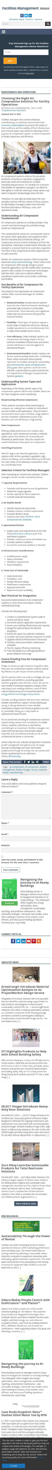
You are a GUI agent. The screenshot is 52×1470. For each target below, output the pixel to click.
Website (5, 845)
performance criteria (21, 533)
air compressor (32, 767)
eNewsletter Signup (16, 19)
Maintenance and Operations (14, 110)
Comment (7, 792)
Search (48, 24)
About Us (29, 19)
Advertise (38, 19)
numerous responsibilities (12, 125)
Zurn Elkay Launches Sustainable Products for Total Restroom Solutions (25, 1168)
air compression (17, 767)
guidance (19, 376)
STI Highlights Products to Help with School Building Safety (23, 1052)
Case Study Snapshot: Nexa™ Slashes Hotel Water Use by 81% (24, 1413)
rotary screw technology (21, 262)
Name (5, 823)
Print (46, 762)
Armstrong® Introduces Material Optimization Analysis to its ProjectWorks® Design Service (25, 990)
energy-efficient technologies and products (20, 694)
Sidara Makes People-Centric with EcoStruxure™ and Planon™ (25, 1301)
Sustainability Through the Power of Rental (25, 1237)
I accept (13, 1465)
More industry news (26, 1203)
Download (9, 903)
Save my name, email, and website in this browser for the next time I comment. (22, 861)
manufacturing (16, 772)
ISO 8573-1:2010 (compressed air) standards (23, 518)
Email (4, 834)
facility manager (23, 769)
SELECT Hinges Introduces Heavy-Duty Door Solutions (25, 1107)
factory (34, 769)
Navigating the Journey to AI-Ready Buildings (34, 883)
